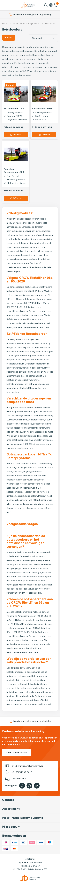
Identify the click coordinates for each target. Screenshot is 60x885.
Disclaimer (30, 859)
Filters (8, 37)
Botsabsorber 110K (42, 108)
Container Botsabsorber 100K (14, 170)
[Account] (51, 6)
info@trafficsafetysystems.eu (27, 766)
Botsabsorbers (52, 23)
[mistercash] (23, 842)
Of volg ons (11, 785)
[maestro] (49, 842)
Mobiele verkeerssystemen (26, 23)
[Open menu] (4, 5)
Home (5, 23)
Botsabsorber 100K (14, 108)
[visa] (40, 842)
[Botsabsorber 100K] (15, 93)
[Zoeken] (46, 6)
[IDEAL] (5, 842)
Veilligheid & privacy (30, 866)
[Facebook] (22, 786)
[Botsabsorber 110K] (44, 93)
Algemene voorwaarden (30, 862)
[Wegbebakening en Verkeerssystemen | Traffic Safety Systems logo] (28, 5)
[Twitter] (37, 786)
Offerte (17, 134)
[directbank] (32, 842)
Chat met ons (19, 778)
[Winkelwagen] (56, 6)
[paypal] (14, 842)
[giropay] (5, 848)
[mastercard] (14, 848)
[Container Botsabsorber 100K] (15, 154)
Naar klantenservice (16, 752)
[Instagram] (29, 786)
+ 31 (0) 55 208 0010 (22, 772)
